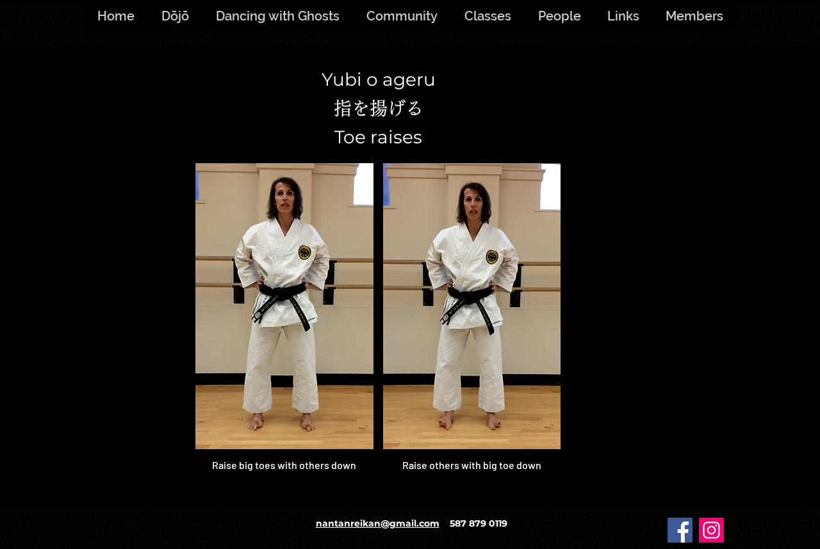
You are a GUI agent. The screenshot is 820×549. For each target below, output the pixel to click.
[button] (694, 16)
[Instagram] (711, 530)
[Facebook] (680, 530)
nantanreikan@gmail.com (377, 523)
